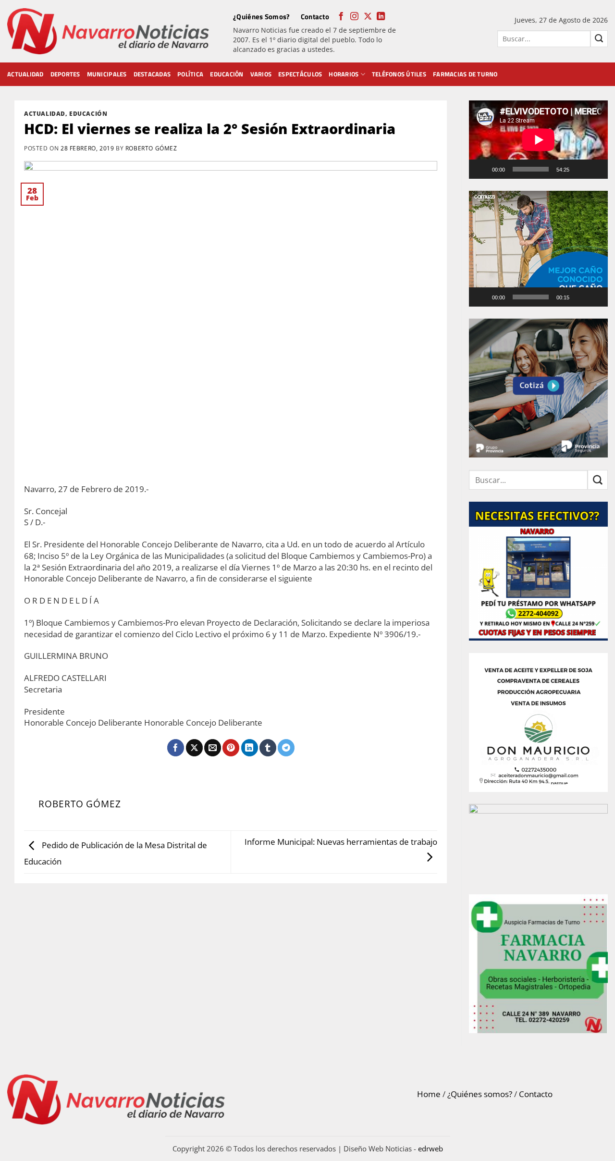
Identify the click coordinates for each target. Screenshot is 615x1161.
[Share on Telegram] (286, 747)
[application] (538, 139)
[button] (538, 248)
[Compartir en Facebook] (175, 747)
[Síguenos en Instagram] (354, 17)
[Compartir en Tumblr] (267, 747)
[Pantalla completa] (596, 169)
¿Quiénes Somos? (261, 16)
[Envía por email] (212, 747)
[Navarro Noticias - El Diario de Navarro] (108, 31)
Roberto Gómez (151, 148)
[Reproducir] (482, 169)
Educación (226, 74)
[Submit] (599, 38)
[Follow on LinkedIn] (381, 17)
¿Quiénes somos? (479, 1093)
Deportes (65, 74)
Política (190, 74)
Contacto (315, 16)
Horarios (343, 74)
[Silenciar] (581, 169)
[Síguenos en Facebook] (341, 17)
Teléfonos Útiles (399, 74)
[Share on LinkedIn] (249, 747)
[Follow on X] (368, 17)
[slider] (531, 297)
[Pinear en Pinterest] (230, 747)
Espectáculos (300, 74)
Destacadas (152, 74)
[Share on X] (194, 747)
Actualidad (25, 74)
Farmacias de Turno (465, 74)
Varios (261, 74)
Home (429, 1093)
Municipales (107, 74)
